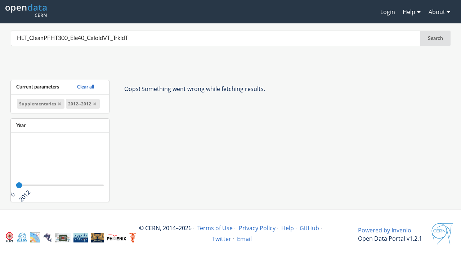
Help (287, 228)
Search (435, 38)
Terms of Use (215, 228)
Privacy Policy (257, 228)
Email (244, 239)
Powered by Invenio (384, 230)
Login (387, 12)
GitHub (309, 228)
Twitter (221, 239)
